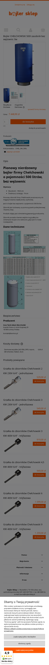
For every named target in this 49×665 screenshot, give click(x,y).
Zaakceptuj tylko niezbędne (24, 637)
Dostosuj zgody (24, 643)
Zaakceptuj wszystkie (24, 650)
